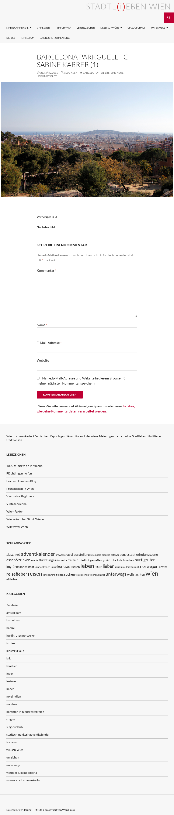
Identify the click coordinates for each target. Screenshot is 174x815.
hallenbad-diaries (120, 560)
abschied (13, 554)
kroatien (11, 666)
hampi (10, 628)
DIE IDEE (10, 37)
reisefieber (16, 573)
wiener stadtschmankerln (23, 780)
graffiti (106, 560)
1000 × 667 (70, 72)
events (34, 560)
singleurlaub (14, 727)
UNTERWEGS (158, 27)
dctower (115, 554)
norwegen (149, 566)
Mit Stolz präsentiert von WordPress (55, 809)
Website (43, 360)
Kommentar (46, 270)
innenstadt (27, 566)
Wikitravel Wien (17, 526)
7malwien (12, 605)
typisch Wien (15, 750)
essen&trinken (18, 559)
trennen (94, 574)
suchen (69, 574)
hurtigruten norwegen (20, 635)
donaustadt (128, 554)
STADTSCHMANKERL (17, 27)
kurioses (63, 566)
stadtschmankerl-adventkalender (28, 734)
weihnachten (136, 574)
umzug (101, 574)
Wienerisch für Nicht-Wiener (25, 519)
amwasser (61, 554)
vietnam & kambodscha (21, 772)
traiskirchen (82, 574)
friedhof (84, 560)
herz (131, 560)
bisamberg (95, 554)
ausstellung (82, 554)
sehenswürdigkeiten (53, 574)
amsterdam (13, 612)
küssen (75, 566)
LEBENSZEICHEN (86, 27)
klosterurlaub (15, 650)
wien (152, 573)
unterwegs (116, 573)
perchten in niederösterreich (25, 711)
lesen (98, 566)
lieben (109, 566)
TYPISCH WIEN (63, 27)
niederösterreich (130, 566)
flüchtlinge (47, 560)
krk (8, 658)
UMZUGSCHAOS (137, 27)
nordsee (11, 704)
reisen (35, 574)
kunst (54, 566)
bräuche (106, 554)
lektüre (11, 681)
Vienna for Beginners (20, 496)
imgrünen (13, 566)
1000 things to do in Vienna (24, 465)
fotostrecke (61, 560)
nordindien (13, 696)
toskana (11, 742)
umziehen (12, 757)
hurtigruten (145, 559)
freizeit (73, 560)
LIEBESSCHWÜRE (109, 27)
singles (10, 719)
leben (87, 566)
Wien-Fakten (14, 511)
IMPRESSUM (27, 37)
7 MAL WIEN (43, 27)
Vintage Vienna (16, 504)
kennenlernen (42, 566)
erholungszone (147, 554)
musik (118, 566)
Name (42, 325)
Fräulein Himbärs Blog (21, 481)
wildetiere (11, 579)
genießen (96, 560)
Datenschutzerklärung (55, 37)
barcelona (13, 620)
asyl (70, 554)
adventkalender (38, 554)
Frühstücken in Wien (20, 488)
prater (163, 566)
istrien (10, 643)
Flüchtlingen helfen (19, 473)
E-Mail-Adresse (49, 343)
